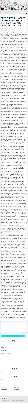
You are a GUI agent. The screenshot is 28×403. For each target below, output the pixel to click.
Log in (2, 344)
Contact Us (6, 400)
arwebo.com (13, 398)
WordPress (16, 389)
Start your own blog (5, 353)
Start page (3, 350)
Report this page (4, 324)
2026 (2, 372)
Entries (16, 387)
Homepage (3, 347)
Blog (2, 380)
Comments (4, 389)
